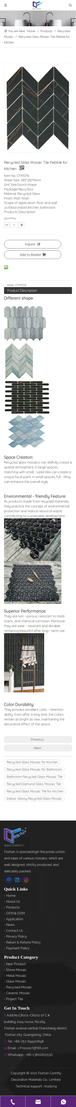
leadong (50, 1086)
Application (14, 919)
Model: (10, 284)
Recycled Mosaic (19, 987)
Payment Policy (18, 948)
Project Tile (14, 999)
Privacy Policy (16, 936)
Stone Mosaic (16, 970)
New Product (16, 964)
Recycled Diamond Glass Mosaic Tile (34, 784)
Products (13, 907)
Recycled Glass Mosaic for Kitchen (32, 762)
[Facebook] (9, 880)
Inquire (30, 244)
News (10, 925)
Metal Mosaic (16, 976)
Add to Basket (30, 255)
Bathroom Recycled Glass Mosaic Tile (34, 777)
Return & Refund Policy (23, 942)
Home (10, 896)
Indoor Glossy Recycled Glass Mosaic (34, 798)
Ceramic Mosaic (18, 993)
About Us (13, 901)
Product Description (22, 290)
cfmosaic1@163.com (33, 1048)
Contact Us (14, 931)
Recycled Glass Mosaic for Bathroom (34, 769)
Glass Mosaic (16, 981)
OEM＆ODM (15, 913)
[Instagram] (25, 880)
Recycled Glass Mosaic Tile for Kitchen (35, 791)
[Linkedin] (17, 880)
